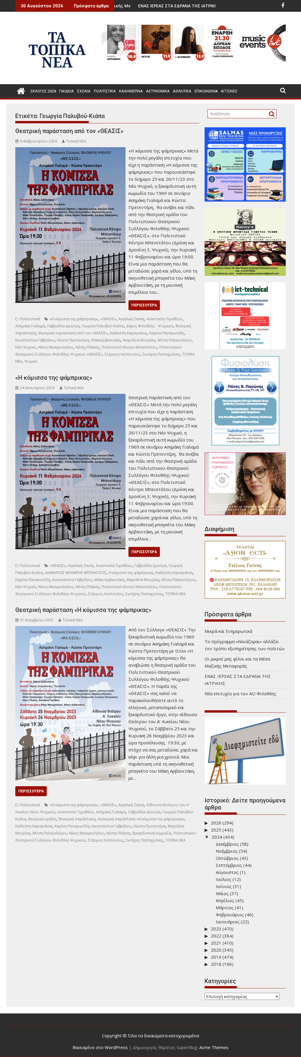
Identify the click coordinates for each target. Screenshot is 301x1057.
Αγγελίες (229, 91)
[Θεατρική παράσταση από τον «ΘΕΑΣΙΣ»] (70, 151)
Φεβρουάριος (230, 914)
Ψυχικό (30, 361)
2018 (216, 964)
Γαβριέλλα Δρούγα (63, 325)
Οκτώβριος (227, 858)
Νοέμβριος (227, 851)
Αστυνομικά (158, 91)
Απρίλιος (225, 900)
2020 (216, 950)
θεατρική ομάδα (42, 819)
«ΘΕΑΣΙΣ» (108, 318)
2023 (216, 929)
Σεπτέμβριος (229, 865)
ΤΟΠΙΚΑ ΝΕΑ (175, 593)
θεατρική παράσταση (77, 819)
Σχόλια (84, 91)
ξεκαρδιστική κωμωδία (152, 833)
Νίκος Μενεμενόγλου (55, 347)
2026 (216, 823)
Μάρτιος (225, 907)
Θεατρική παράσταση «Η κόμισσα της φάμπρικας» (83, 609)
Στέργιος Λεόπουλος (122, 354)
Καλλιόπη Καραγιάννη (128, 333)
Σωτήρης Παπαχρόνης (161, 354)
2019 (216, 957)
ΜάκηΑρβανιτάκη (106, 340)
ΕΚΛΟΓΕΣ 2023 (43, 91)
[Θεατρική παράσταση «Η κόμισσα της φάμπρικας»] (70, 630)
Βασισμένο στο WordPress (100, 1047)
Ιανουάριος (228, 922)
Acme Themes (213, 1047)
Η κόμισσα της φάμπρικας (131, 572)
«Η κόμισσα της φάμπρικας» (74, 318)
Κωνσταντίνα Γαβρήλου (35, 340)
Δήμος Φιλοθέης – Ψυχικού (149, 325)
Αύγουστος (227, 872)
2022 (216, 936)
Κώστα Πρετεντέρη (73, 340)
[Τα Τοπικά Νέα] (21, 90)
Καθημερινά (131, 91)
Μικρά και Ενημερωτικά (228, 631)
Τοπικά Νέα (76, 141)
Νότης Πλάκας (87, 347)
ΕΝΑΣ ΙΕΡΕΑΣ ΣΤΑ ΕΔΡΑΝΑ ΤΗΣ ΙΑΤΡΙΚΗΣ (141, 6)
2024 (217, 837)
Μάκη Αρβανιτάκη (109, 579)
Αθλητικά (182, 91)
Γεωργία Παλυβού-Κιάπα (103, 325)
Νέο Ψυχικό (25, 347)
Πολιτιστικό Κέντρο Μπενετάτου (129, 347)
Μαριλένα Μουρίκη (139, 340)
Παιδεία (66, 91)
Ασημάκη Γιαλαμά (30, 325)
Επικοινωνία (206, 91)
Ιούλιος (223, 879)
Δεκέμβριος (227, 844)
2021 (216, 943)
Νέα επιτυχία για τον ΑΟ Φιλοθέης (240, 693)
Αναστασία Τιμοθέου (164, 318)
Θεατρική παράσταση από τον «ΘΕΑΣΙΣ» (69, 131)
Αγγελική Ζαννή (131, 318)
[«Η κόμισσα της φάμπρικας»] (70, 397)
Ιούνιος (224, 886)
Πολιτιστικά (105, 91)
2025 (216, 830)
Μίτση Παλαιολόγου (175, 340)
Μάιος (222, 893)
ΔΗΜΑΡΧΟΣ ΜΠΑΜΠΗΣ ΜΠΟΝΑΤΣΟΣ (75, 572)
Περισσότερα (144, 305)
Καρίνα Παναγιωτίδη (166, 333)
